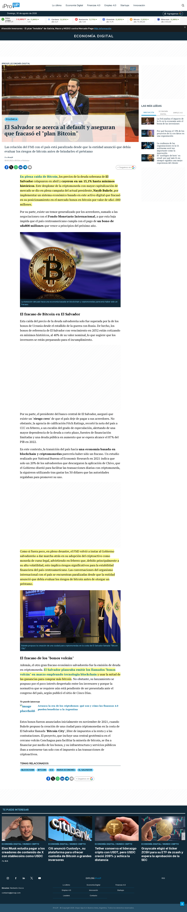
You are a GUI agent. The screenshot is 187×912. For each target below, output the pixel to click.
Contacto (93, 896)
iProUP (10, 157)
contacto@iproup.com (11, 893)
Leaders (66, 896)
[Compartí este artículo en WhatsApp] (16, 167)
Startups (124, 5)
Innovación (139, 5)
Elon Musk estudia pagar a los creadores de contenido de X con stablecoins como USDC (23, 852)
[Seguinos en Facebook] (16, 878)
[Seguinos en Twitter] (31, 878)
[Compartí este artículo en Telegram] (25, 167)
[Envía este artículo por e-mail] (30, 167)
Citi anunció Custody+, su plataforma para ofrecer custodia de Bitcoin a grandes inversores (69, 854)
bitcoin (42, 770)
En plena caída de (39, 176)
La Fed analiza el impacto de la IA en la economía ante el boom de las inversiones (170, 121)
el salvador (85, 770)
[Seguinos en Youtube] (39, 878)
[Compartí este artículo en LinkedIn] (20, 167)
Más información (102, 28)
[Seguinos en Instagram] (8, 878)
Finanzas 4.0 (93, 5)
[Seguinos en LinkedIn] (23, 878)
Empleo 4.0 (110, 5)
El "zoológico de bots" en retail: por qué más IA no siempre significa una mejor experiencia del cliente (169, 159)
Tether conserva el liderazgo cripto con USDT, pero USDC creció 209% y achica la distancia (115, 854)
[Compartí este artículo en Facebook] (7, 167)
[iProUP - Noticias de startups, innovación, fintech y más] (10, 5)
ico (51, 770)
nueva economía (66, 770)
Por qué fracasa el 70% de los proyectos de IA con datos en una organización (170, 133)
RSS (163, 878)
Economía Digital (74, 5)
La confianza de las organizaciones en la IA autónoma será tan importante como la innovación (168, 148)
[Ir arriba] (182, 904)
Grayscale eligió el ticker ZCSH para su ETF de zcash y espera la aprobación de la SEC (162, 854)
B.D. (6, 861)
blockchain (27, 770)
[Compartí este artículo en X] (11, 167)
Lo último (57, 5)
